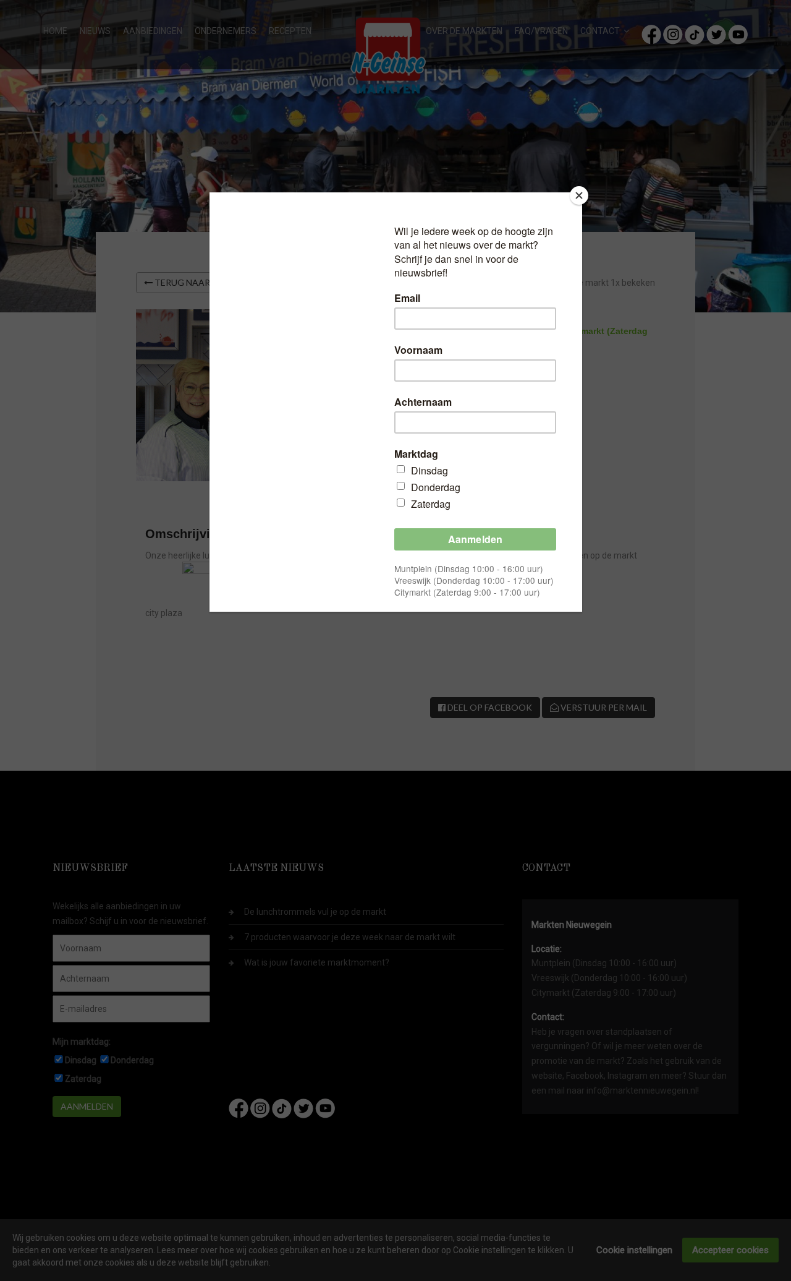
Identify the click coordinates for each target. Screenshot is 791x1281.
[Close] (579, 195)
